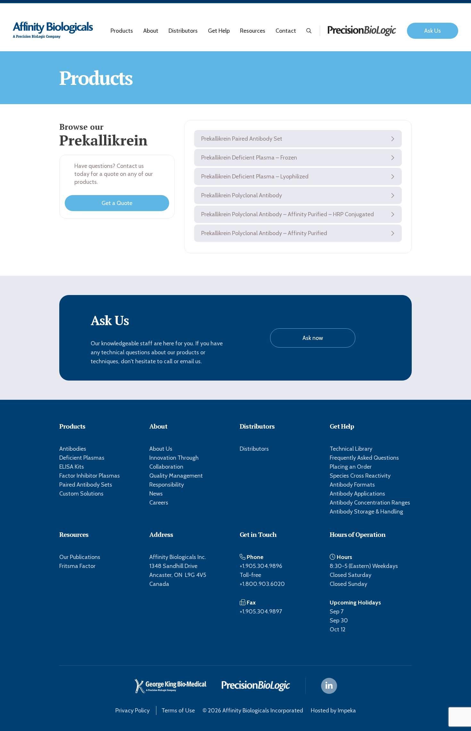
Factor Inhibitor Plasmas (89, 475)
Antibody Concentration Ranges (370, 502)
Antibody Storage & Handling (366, 511)
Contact (286, 30)
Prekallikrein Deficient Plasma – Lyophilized (255, 176)
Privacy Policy (132, 710)
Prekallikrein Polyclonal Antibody (241, 195)
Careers (158, 502)
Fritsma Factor (77, 566)
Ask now (312, 337)
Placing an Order (351, 466)
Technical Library (351, 448)
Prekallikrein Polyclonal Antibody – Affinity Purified (264, 233)
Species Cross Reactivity (360, 475)
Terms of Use (178, 710)
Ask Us (432, 30)
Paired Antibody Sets (85, 484)
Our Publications (79, 557)
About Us (160, 448)
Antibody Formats (352, 484)
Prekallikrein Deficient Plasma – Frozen (249, 157)
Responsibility (166, 484)
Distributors (183, 30)
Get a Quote (117, 203)
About (150, 30)
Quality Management (176, 475)
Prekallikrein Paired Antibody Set (241, 138)
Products (122, 30)
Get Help (219, 30)
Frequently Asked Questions (364, 457)
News (156, 493)
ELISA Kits (71, 466)
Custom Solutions (81, 493)
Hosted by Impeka (333, 710)
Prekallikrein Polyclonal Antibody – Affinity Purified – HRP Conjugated (287, 214)
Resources (252, 30)
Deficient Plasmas (81, 457)
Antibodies (72, 448)
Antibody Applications (357, 493)
